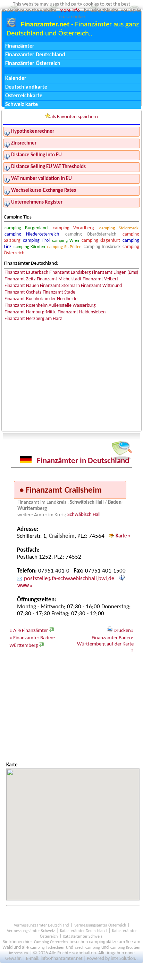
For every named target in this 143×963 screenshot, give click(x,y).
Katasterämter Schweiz (82, 937)
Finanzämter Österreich (32, 63)
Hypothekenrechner (32, 131)
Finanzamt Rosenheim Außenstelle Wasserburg (50, 305)
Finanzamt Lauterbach (26, 272)
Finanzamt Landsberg (70, 272)
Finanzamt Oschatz (23, 292)
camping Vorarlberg (73, 228)
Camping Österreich (51, 942)
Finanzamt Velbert (100, 279)
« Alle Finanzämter (29, 630)
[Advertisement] (71, 709)
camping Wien (65, 240)
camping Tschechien (47, 948)
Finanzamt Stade (59, 292)
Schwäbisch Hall (83, 515)
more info (69, 10)
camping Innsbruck (102, 246)
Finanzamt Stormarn (60, 285)
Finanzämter (19, 46)
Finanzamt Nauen (22, 285)
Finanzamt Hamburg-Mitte (31, 312)
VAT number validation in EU (41, 178)
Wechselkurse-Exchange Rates (43, 190)
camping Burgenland (26, 228)
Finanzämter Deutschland (35, 55)
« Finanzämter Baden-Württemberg (32, 641)
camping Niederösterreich (32, 234)
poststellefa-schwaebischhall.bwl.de (69, 579)
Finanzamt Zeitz (20, 279)
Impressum (18, 953)
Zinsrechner (23, 143)
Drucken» (123, 630)
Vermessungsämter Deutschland (41, 925)
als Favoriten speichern (74, 117)
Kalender (15, 78)
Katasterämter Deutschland (83, 931)
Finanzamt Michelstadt (59, 279)
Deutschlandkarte (26, 87)
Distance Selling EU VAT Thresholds (48, 167)
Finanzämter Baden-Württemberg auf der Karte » (105, 644)
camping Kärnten (29, 247)
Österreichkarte (23, 96)
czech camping (87, 948)
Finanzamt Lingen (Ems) (115, 272)
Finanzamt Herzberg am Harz (33, 318)
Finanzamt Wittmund (101, 285)
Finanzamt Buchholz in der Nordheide (41, 299)
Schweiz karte (21, 104)
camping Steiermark (119, 228)
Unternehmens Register (36, 202)
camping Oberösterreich (91, 234)
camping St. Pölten (64, 247)
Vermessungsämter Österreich (100, 925)
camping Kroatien (125, 948)
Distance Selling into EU (36, 155)
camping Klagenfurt (101, 240)
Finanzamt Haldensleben (82, 312)
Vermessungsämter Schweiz (31, 931)
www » (25, 586)
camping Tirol (36, 240)
